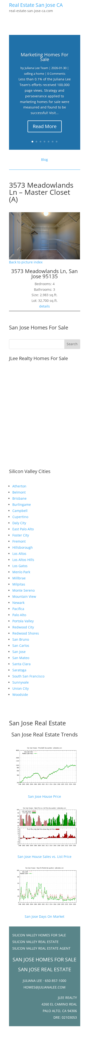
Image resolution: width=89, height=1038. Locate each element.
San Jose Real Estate (37, 723)
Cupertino (20, 517)
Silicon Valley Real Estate (35, 941)
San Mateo (20, 658)
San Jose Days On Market (44, 916)
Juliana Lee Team (36, 68)
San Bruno (20, 639)
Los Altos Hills (23, 559)
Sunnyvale (20, 682)
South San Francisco (28, 676)
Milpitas (18, 584)
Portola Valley (23, 621)
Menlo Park (21, 572)
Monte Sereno (23, 590)
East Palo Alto (23, 529)
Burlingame (21, 504)
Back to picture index (25, 262)
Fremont (19, 541)
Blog (44, 159)
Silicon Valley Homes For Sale (39, 935)
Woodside (20, 694)
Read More (44, 126)
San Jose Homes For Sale (38, 327)
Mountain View (24, 596)
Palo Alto (19, 615)
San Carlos (20, 645)
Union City (20, 688)
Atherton (19, 486)
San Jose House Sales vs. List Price (44, 856)
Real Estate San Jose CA (36, 5)
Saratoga (19, 670)
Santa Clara (21, 664)
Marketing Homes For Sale (44, 56)
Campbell (20, 510)
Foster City (20, 535)
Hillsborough (22, 547)
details (44, 306)
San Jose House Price (44, 796)
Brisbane (19, 498)
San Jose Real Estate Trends (44, 734)
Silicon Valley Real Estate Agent (41, 948)
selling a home (34, 73)
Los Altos (19, 553)
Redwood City (23, 627)
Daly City (19, 523)
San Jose (19, 651)
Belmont (19, 492)
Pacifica (18, 608)
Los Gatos (20, 566)
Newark (18, 602)
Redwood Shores (25, 633)
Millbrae (19, 578)
